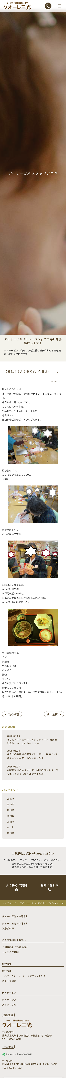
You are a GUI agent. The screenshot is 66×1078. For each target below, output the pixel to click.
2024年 (10, 810)
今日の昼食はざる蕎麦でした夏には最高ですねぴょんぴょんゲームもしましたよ (32, 753)
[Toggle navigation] (59, 6)
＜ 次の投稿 (12, 714)
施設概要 (7, 971)
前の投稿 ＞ (54, 714)
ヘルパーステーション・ (25, 976)
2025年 (10, 804)
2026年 (10, 798)
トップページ (9, 903)
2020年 (10, 833)
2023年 (10, 816)
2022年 (10, 821)
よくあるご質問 (10, 952)
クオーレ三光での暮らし (15, 923)
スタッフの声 (9, 981)
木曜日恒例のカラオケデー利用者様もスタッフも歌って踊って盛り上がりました (32, 769)
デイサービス (27, 903)
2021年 (10, 827)
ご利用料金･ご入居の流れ (15, 947)
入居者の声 (8, 928)
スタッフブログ (10, 1004)
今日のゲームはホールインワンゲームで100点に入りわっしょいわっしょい (32, 739)
